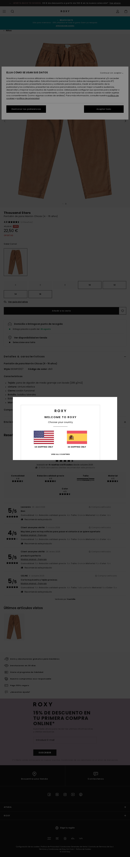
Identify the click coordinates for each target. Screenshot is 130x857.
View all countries (60, 454)
